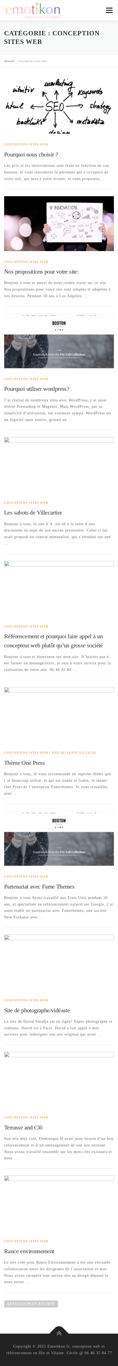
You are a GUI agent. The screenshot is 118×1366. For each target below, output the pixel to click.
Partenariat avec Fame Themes (39, 886)
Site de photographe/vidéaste (37, 1010)
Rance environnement (29, 1251)
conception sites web (26, 144)
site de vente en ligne (74, 752)
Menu (109, 10)
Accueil (9, 61)
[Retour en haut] (59, 1333)
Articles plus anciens (31, 1304)
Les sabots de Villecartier (33, 512)
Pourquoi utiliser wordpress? (36, 388)
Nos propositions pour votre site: (41, 271)
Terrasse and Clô (23, 1127)
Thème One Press (24, 762)
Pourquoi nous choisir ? (31, 154)
